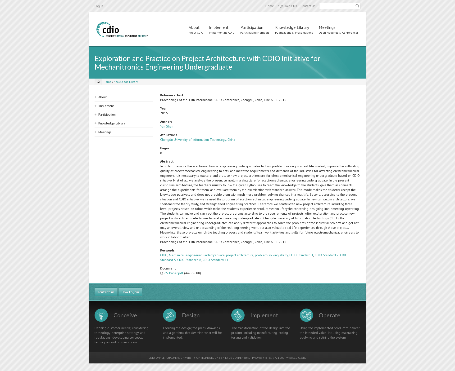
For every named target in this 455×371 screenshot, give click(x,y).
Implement (218, 27)
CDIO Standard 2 (327, 255)
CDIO (164, 255)
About (194, 27)
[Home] (122, 29)
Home (269, 6)
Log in (99, 6)
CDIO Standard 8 (189, 260)
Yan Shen (166, 126)
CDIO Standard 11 (215, 260)
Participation (251, 27)
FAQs (279, 6)
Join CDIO (292, 6)
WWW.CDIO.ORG (296, 357)
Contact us (106, 292)
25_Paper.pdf (173, 273)
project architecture (240, 255)
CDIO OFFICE (156, 357)
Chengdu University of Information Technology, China (197, 139)
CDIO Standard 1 (301, 255)
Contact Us (307, 6)
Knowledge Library (292, 27)
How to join (130, 292)
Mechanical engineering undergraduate (197, 255)
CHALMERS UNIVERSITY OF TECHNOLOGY (192, 357)
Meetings (327, 27)
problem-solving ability (271, 255)
